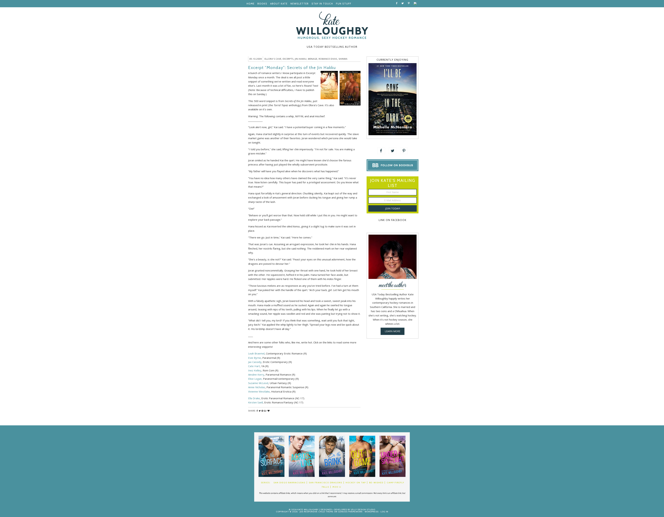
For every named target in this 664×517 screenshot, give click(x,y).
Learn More (392, 331)
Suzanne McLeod (258, 383)
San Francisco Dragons (325, 482)
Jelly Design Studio (363, 509)
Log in (384, 511)
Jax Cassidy (254, 362)
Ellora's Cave (273, 58)
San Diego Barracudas (289, 482)
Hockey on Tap (356, 482)
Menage (312, 58)
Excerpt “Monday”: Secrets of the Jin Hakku (292, 67)
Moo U (337, 487)
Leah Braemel (256, 353)
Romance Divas (328, 58)
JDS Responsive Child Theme (316, 511)
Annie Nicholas (256, 387)
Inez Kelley (254, 370)
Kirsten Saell (255, 402)
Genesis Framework (350, 511)
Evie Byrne (254, 357)
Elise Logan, (255, 378)
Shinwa (343, 58)
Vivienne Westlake (259, 391)
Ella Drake (254, 398)
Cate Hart (254, 366)
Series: (266, 482)
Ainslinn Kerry (256, 374)
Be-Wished (376, 482)
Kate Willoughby (332, 25)
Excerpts (288, 58)
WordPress (372, 511)
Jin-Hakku (301, 58)
